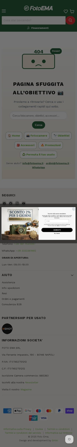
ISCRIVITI (57, 230)
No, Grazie (57, 233)
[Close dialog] (73, 209)
